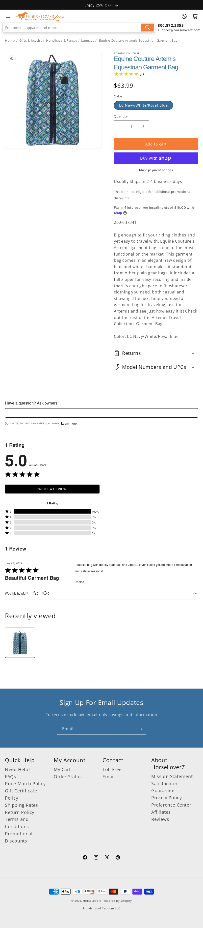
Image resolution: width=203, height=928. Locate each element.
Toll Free (112, 769)
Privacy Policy (166, 798)
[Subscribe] (140, 729)
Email (108, 777)
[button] (156, 353)
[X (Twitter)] (107, 858)
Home (10, 40)
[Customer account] (184, 16)
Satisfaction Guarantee (164, 787)
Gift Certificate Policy (21, 794)
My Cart (62, 769)
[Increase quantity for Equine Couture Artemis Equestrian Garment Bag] (143, 126)
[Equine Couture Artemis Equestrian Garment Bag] (20, 642)
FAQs (10, 777)
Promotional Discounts (19, 837)
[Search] (147, 27)
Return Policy (19, 812)
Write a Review (52, 489)
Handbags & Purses (61, 40)
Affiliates (161, 812)
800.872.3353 (171, 25)
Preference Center (171, 805)
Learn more (69, 423)
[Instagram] (96, 858)
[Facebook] (85, 858)
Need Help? (17, 769)
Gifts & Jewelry (30, 40)
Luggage (88, 40)
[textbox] (101, 413)
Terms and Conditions (17, 822)
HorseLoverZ (92, 900)
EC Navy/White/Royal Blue (143, 105)
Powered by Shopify (117, 900)
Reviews (160, 819)
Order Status (68, 777)
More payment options (156, 170)
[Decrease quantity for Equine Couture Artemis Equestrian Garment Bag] (119, 126)
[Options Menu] (195, 594)
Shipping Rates (21, 805)
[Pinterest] (117, 858)
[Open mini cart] (195, 16)
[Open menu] (7, 16)
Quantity (121, 116)
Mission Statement (172, 776)
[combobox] (78, 27)
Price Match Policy (25, 783)
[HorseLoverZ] (40, 16)
